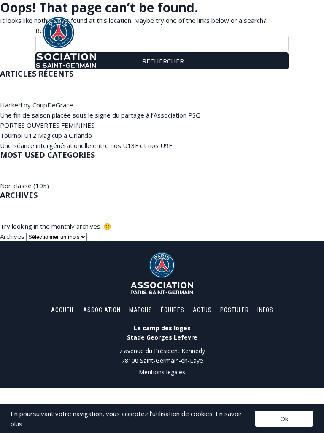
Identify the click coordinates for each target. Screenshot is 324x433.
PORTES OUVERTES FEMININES (47, 125)
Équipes (172, 310)
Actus (202, 310)
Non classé (16, 185)
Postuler (234, 310)
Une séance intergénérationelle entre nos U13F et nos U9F (86, 145)
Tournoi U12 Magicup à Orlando (46, 135)
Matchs (140, 310)
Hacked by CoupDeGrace (36, 105)
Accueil (63, 310)
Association (102, 310)
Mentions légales (162, 372)
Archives (12, 236)
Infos (265, 310)
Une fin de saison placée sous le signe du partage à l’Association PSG (100, 115)
